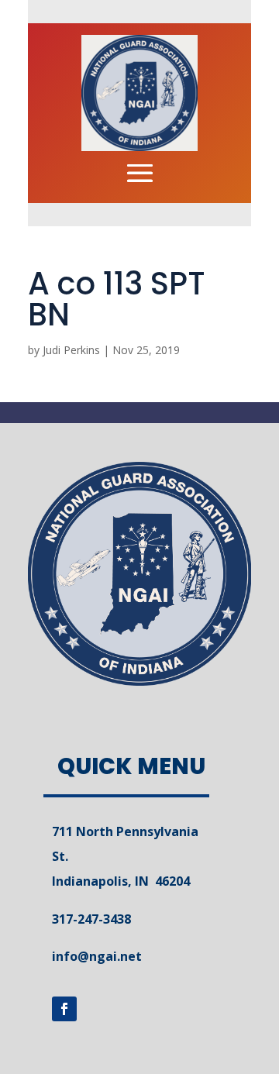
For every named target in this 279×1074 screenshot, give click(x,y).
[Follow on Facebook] (64, 1009)
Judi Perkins (71, 350)
